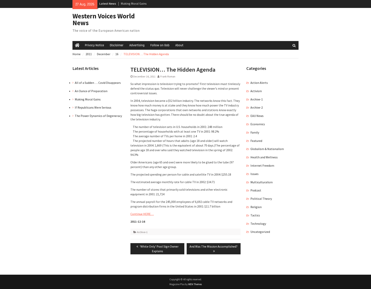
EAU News (257, 116)
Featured (256, 141)
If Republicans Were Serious (93, 107)
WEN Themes (195, 284)
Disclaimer (116, 45)
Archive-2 (256, 107)
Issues (254, 174)
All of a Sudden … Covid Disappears (98, 83)
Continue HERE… (142, 214)
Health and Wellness (264, 157)
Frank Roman (167, 76)
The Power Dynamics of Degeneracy (98, 116)
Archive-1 (142, 232)
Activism (256, 91)
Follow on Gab (159, 45)
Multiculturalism (261, 182)
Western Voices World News (103, 19)
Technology (258, 224)
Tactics (255, 215)
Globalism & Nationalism (267, 149)
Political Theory (261, 199)
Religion (256, 207)
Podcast (255, 190)
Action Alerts (259, 83)
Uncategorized (260, 232)
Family (254, 132)
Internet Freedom (262, 165)
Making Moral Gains (134, 3)
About (179, 45)
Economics (257, 124)
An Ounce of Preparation (91, 91)
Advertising (137, 45)
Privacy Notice (94, 45)
